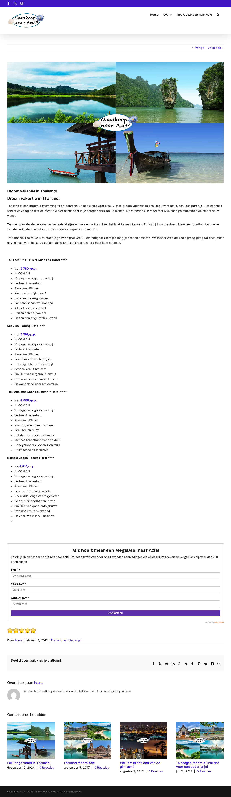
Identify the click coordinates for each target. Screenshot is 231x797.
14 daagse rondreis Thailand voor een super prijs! (197, 765)
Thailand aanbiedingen (66, 640)
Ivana (19, 640)
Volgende (214, 48)
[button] (218, 14)
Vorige (199, 48)
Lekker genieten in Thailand (28, 763)
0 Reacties (46, 767)
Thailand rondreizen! (79, 763)
